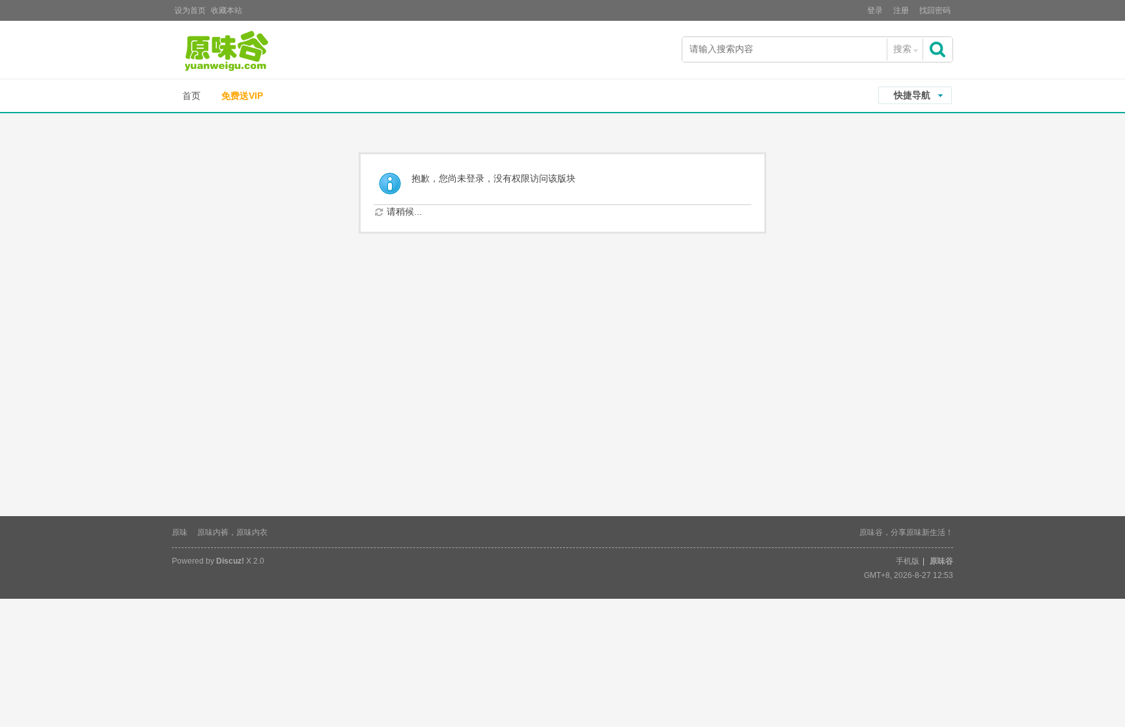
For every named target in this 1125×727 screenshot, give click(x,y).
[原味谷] (260, 51)
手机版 (907, 561)
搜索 (902, 49)
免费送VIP (242, 95)
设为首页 (190, 10)
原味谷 (941, 561)
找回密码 (935, 10)
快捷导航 (912, 95)
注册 (901, 10)
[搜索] (938, 49)
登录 (875, 10)
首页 (191, 95)
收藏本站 (226, 10)
